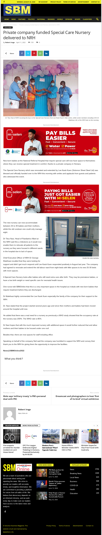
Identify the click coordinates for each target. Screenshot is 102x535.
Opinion (68, 19)
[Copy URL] (52, 53)
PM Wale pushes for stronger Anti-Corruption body (56, 472)
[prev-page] (94, 425)
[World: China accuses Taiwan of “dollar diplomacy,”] (42, 484)
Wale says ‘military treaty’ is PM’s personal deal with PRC (24, 397)
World (60, 19)
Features (21, 19)
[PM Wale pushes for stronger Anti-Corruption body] (42, 473)
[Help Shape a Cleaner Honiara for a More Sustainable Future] (42, 496)
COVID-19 (74, 485)
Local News (13, 25)
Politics (31, 19)
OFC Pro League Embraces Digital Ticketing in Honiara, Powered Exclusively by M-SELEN (31, 450)
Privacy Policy (55, 2)
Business (51, 19)
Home (6, 19)
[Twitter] (28, 53)
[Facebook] (4, 2)
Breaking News (76, 473)
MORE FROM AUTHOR (30, 425)
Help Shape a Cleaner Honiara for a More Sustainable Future (57, 495)
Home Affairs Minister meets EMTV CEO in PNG (70, 447)
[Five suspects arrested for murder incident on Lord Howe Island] (11, 436)
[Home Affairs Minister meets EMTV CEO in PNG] (70, 436)
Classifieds (87, 19)
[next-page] (97, 425)
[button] (97, 19)
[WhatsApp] (40, 53)
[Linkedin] (46, 53)
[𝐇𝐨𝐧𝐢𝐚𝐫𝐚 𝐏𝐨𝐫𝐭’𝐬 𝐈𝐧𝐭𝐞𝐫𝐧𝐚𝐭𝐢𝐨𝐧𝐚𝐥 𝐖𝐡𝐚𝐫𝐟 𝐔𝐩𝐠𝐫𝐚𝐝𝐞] (51, 436)
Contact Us (95, 2)
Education (74, 493)
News (13, 19)
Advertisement (83, 2)
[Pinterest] (34, 53)
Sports (77, 19)
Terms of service (69, 2)
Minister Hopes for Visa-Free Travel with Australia (90, 447)
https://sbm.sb (22, 413)
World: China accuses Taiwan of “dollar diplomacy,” (57, 483)
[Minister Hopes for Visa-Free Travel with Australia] (90, 436)
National (41, 19)
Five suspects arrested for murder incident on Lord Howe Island (11, 448)
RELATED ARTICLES (12, 425)
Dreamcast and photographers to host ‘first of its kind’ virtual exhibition (77, 397)
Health (72, 489)
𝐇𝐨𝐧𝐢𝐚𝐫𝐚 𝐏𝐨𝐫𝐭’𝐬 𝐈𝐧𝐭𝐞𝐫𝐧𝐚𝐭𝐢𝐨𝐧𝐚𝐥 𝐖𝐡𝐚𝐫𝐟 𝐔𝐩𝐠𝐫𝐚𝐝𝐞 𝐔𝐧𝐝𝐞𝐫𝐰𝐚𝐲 (50, 447)
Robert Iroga (10, 42)
